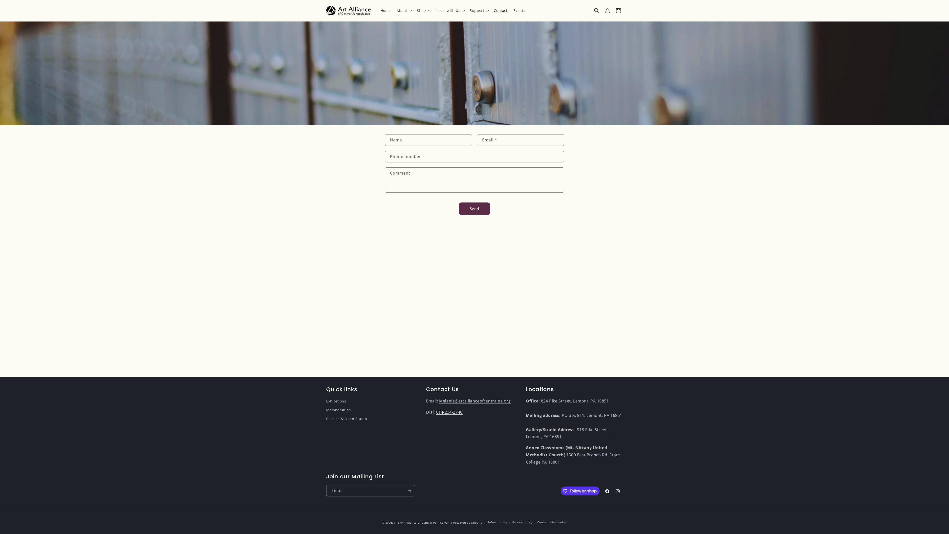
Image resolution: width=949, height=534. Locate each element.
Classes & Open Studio (346, 418)
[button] (404, 10)
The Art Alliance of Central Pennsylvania (423, 522)
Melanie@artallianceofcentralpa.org (475, 401)
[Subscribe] (409, 490)
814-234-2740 (449, 412)
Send (474, 208)
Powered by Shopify (468, 522)
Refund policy (497, 522)
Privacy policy (522, 522)
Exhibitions (336, 401)
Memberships (338, 410)
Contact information (552, 522)
